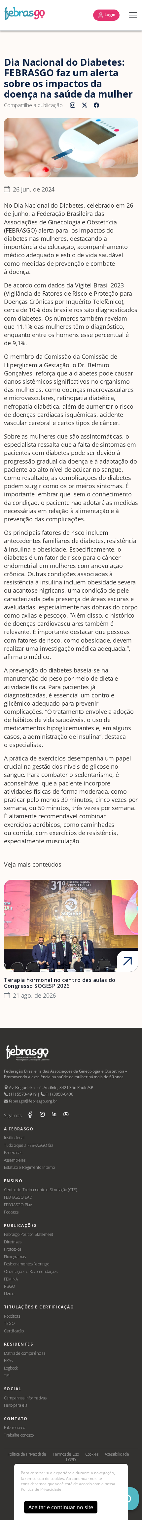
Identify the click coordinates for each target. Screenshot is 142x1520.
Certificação (14, 1331)
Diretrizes (12, 1242)
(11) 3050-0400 (59, 1094)
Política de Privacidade (27, 1454)
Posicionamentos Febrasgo (26, 1264)
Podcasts (11, 1212)
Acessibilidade (117, 1454)
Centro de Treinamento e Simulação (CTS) (40, 1189)
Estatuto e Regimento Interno (29, 1167)
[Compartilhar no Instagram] (72, 105)
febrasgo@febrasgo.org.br (32, 1101)
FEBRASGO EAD (18, 1197)
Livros (9, 1294)
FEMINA (11, 1279)
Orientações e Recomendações (30, 1271)
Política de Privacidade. (41, 1489)
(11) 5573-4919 (22, 1094)
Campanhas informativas (25, 1398)
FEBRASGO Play (18, 1205)
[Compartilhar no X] (84, 105)
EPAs (8, 1360)
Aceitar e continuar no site (60, 1507)
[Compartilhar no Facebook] (96, 105)
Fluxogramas (15, 1256)
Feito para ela (15, 1405)
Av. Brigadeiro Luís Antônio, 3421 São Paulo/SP (50, 1087)
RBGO (9, 1286)
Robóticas (12, 1316)
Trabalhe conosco (18, 1435)
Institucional (14, 1138)
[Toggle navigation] (131, 15)
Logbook (11, 1368)
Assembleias (14, 1160)
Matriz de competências (24, 1353)
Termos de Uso (66, 1454)
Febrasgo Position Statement (28, 1234)
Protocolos (12, 1249)
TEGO (9, 1323)
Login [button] (109, 14)
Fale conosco (14, 1427)
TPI (7, 1375)
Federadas (13, 1152)
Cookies (91, 1454)
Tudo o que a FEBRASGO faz (28, 1145)
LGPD (71, 1460)
